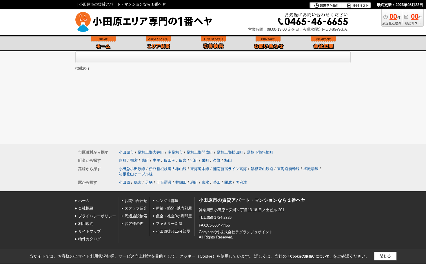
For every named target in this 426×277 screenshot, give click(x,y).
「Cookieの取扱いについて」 (310, 256)
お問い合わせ (136, 200)
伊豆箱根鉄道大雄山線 (168, 169)
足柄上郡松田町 (230, 152)
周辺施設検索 (136, 216)
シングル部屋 (167, 200)
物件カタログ (89, 239)
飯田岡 (169, 160)
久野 (217, 160)
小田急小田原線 (132, 169)
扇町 (122, 160)
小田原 (124, 182)
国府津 (241, 182)
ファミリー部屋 (169, 223)
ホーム (84, 200)
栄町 (205, 160)
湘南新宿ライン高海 (230, 169)
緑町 (194, 182)
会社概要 (85, 208)
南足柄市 (175, 152)
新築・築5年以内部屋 (174, 208)
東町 (145, 160)
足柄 (149, 182)
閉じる (385, 256)
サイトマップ (89, 231)
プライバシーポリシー (97, 216)
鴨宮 (134, 160)
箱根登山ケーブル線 (136, 174)
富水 (205, 182)
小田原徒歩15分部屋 (173, 231)
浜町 (194, 160)
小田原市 (126, 152)
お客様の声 (134, 223)
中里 (156, 160)
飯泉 (183, 160)
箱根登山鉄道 (262, 169)
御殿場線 (310, 169)
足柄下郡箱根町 (260, 152)
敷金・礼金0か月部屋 (174, 216)
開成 (228, 182)
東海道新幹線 (288, 169)
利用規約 (85, 223)
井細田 (181, 182)
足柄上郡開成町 (200, 152)
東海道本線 (199, 169)
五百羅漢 (164, 182)
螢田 (217, 182)
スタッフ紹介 (136, 208)
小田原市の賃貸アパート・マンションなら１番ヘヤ (252, 200)
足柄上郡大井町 (151, 152)
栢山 (228, 160)
